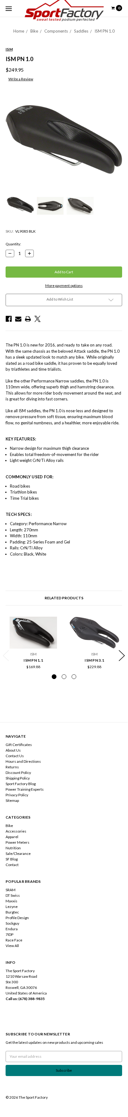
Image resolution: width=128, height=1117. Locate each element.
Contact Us (15, 755)
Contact (12, 864)
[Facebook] (9, 319)
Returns (12, 767)
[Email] (18, 319)
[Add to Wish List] (54, 632)
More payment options (64, 285)
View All (12, 945)
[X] (37, 319)
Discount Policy (18, 772)
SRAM (10, 889)
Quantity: (13, 244)
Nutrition (13, 848)
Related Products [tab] (64, 598)
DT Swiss (13, 895)
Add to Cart (33, 643)
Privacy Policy (17, 795)
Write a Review (20, 79)
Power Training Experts (25, 789)
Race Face (14, 940)
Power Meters (17, 842)
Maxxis (11, 901)
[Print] (28, 319)
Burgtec (12, 912)
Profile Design (17, 917)
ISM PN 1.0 (105, 31)
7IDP (9, 934)
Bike (34, 31)
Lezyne (12, 906)
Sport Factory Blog (21, 783)
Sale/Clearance (18, 853)
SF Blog (12, 859)
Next (122, 655)
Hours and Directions (23, 761)
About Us (13, 750)
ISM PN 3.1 (94, 660)
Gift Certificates (19, 744)
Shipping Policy (18, 778)
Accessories (16, 831)
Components (56, 31)
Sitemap (12, 800)
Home (18, 31)
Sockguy (12, 923)
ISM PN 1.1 (33, 660)
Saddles (81, 31)
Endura (12, 929)
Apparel (12, 836)
